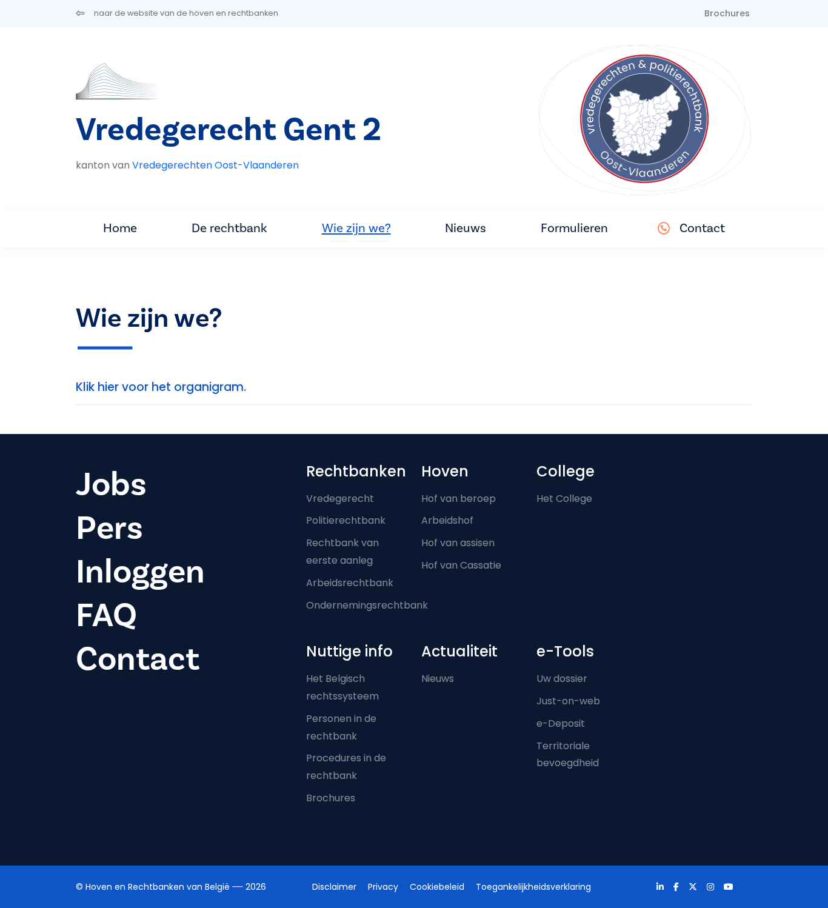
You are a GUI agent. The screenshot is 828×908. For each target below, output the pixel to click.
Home (120, 228)
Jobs (111, 484)
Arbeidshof (447, 520)
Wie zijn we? (356, 228)
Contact (702, 228)
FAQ (106, 615)
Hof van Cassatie (461, 565)
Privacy (383, 887)
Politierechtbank (346, 520)
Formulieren (574, 228)
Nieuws (465, 228)
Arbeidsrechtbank (349, 583)
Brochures (727, 13)
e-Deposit (560, 723)
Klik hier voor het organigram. (161, 387)
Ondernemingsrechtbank (367, 605)
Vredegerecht (340, 499)
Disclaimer (334, 887)
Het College (564, 499)
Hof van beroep (458, 499)
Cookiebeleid (437, 887)
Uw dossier (561, 679)
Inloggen (140, 571)
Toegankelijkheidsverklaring (533, 887)
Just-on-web (568, 701)
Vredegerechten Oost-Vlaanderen (215, 165)
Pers (109, 528)
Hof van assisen (458, 543)
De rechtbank (229, 228)
